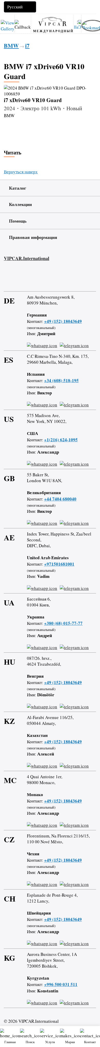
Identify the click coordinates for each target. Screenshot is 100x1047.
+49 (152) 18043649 (63, 321)
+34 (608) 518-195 (61, 380)
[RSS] (50, 278)
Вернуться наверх (21, 172)
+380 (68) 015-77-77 (63, 623)
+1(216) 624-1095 (61, 439)
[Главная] (52, 21)
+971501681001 (59, 564)
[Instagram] (20, 278)
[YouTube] (35, 278)
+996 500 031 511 (60, 984)
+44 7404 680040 (60, 499)
